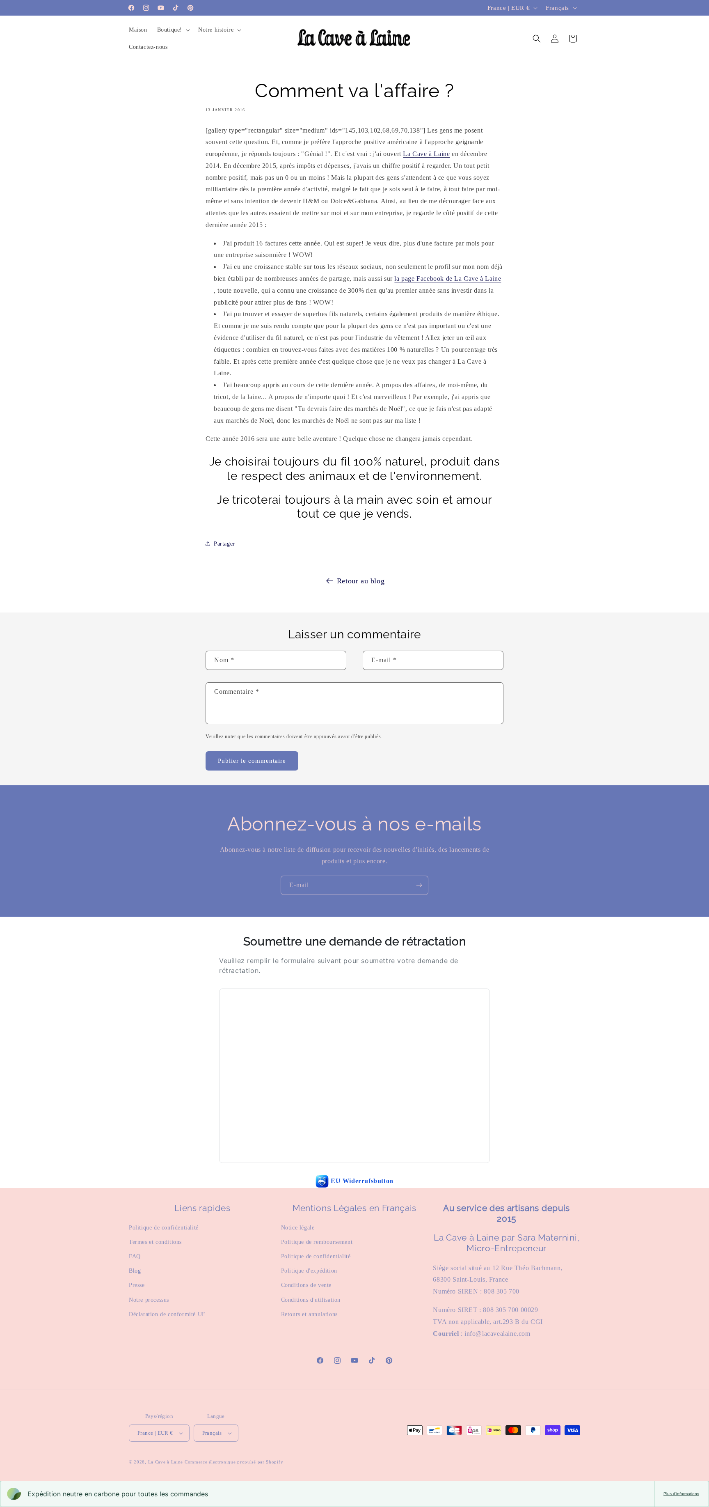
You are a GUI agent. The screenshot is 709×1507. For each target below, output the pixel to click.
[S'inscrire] (419, 885)
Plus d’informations (681, 1493)
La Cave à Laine (426, 153)
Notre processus (149, 1300)
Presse (137, 1285)
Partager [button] (224, 544)
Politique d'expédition (309, 1271)
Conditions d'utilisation (311, 1300)
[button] (172, 30)
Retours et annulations (309, 1314)
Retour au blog (360, 581)
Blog (135, 1271)
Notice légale (298, 1228)
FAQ (135, 1256)
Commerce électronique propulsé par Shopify (234, 1461)
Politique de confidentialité (164, 1228)
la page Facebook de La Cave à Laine (447, 278)
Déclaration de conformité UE (167, 1314)
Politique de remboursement (317, 1242)
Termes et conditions (155, 1242)
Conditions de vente (306, 1285)
